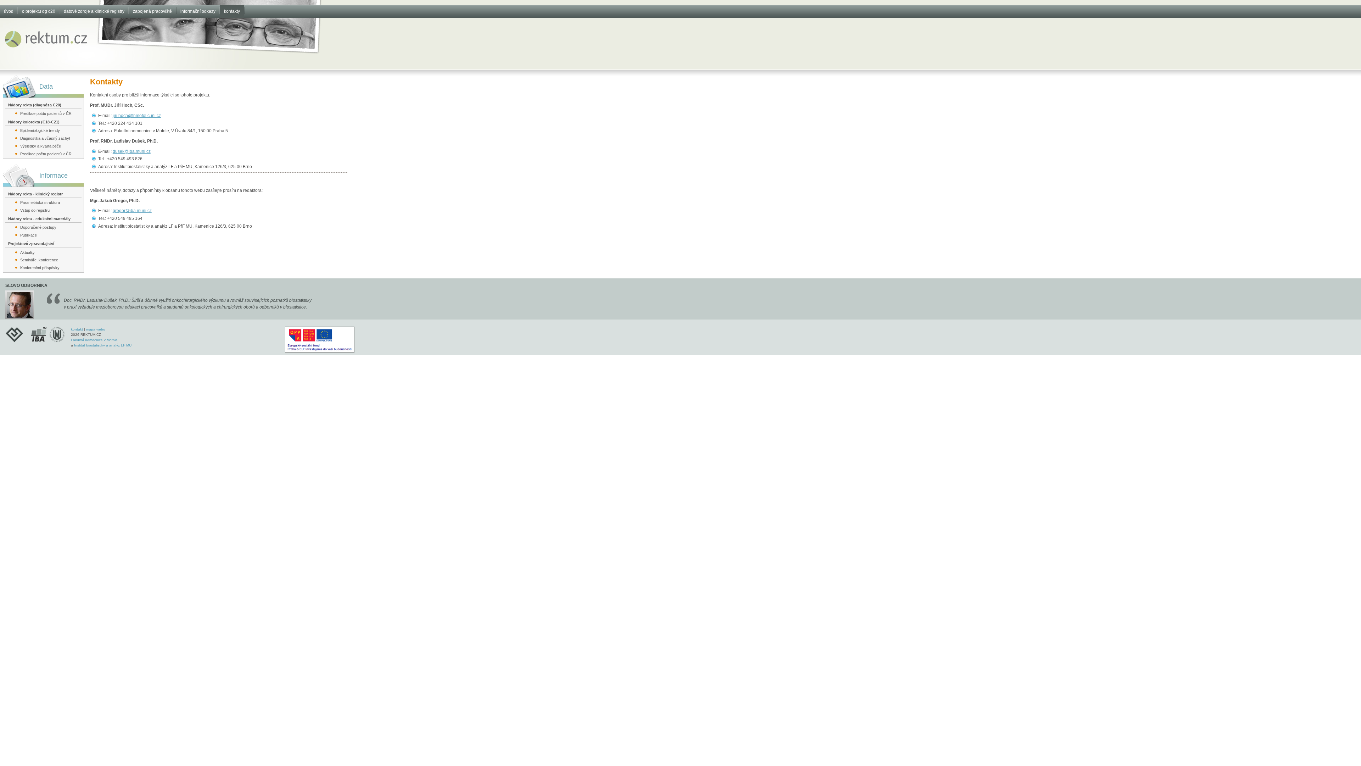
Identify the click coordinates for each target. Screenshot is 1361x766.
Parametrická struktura (40, 202)
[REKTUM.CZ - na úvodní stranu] (46, 49)
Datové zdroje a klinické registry (94, 11)
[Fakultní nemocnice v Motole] (16, 334)
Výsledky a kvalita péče (40, 146)
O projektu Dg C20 (38, 11)
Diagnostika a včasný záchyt (45, 138)
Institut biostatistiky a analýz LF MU (102, 345)
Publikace (28, 235)
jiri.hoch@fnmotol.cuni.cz (137, 115)
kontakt (77, 329)
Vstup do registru (35, 210)
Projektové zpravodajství (31, 244)
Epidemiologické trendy (40, 130)
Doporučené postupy (38, 227)
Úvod (8, 11)
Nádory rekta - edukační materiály (39, 219)
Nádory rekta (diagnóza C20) (34, 105)
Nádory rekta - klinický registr (35, 194)
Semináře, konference (39, 260)
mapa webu (95, 329)
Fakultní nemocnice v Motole (94, 340)
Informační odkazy (197, 11)
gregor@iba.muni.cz (132, 210)
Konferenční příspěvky (40, 268)
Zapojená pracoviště (152, 11)
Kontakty (232, 11)
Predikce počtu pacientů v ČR (46, 113)
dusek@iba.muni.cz (132, 151)
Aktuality (27, 252)
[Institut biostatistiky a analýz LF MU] (48, 334)
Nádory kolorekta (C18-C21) (34, 122)
